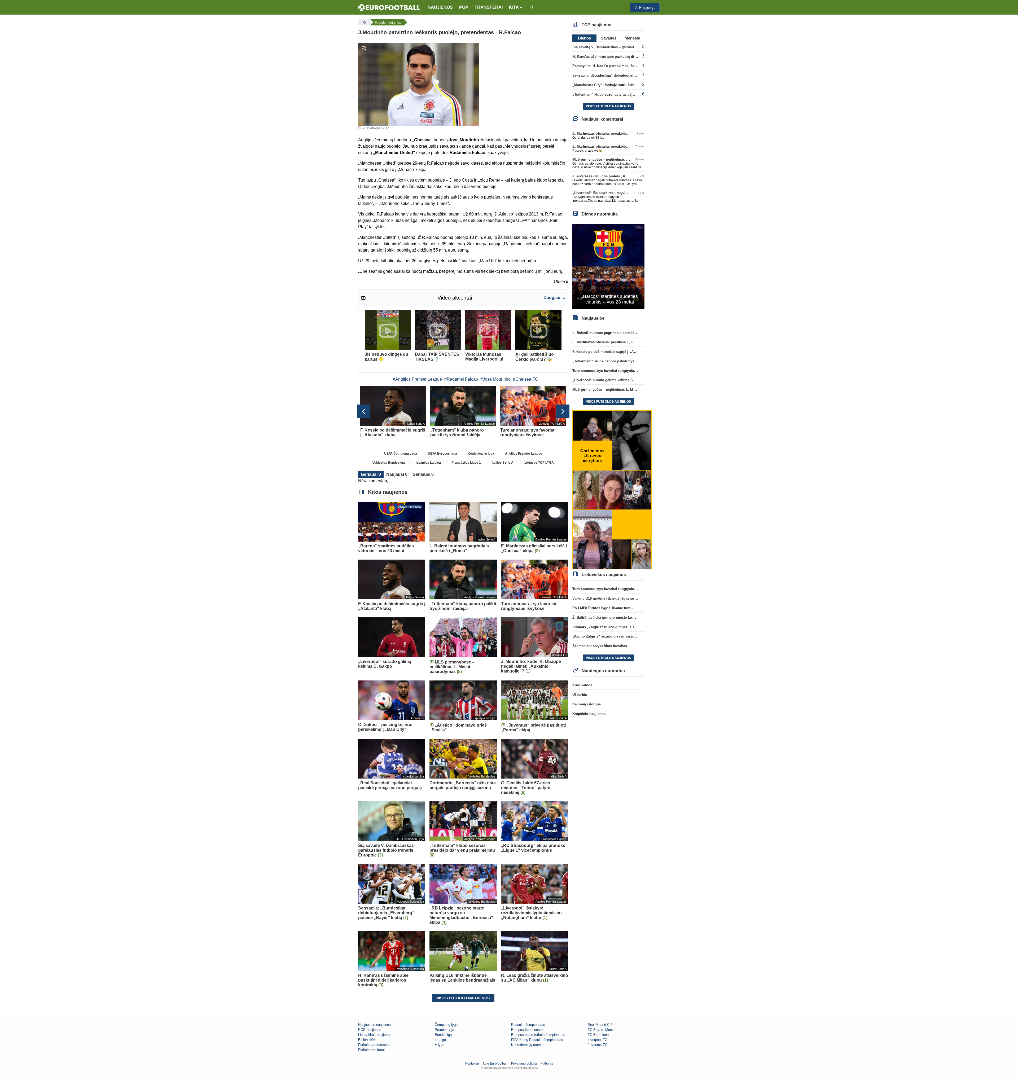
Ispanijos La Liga (428, 462)
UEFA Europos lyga (442, 453)
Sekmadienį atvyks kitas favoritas (599, 646)
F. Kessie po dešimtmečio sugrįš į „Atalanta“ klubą (614, 352)
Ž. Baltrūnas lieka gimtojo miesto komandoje (609, 617)
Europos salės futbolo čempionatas (538, 1035)
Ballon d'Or (366, 1040)
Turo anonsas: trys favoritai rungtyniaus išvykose (612, 371)
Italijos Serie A (503, 462)
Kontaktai (472, 1063)
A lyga (439, 1045)
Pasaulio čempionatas (528, 1025)
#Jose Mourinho (495, 379)
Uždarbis (579, 695)
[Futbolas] (363, 22)
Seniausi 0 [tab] (423, 474)
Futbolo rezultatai (371, 1050)
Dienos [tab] (584, 38)
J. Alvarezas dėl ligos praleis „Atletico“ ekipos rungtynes (619, 176)
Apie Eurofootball (494, 1063)
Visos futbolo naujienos (463, 998)
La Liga (440, 1040)
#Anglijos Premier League (417, 379)
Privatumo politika (524, 1063)
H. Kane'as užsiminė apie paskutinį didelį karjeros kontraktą (621, 57)
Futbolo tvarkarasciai (374, 1045)
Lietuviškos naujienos (374, 1035)
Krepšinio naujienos (588, 714)
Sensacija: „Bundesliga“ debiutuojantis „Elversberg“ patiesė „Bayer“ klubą (634, 75)
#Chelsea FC (525, 379)
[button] (516, 7)
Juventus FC (597, 1045)
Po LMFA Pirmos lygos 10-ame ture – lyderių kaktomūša (618, 608)
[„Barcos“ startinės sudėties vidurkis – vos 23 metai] (608, 266)
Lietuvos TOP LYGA (539, 462)
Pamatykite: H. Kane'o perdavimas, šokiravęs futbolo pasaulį (622, 66)
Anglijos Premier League (523, 453)
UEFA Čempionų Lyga (400, 453)
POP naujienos (369, 1030)
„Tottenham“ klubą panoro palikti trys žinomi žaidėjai (616, 361)
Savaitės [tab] (608, 38)
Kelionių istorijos (586, 704)
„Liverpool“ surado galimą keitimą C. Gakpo (609, 380)
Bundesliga (443, 1035)
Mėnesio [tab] (632, 38)
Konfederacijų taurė (526, 1045)
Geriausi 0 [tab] (371, 474)
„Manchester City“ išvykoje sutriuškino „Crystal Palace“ (618, 85)
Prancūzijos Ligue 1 (466, 462)
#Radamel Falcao (461, 379)
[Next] (562, 411)
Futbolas (547, 1063)
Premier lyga (444, 1030)
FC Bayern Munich (602, 1030)
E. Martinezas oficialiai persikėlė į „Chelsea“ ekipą (613, 133)
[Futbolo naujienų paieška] (531, 7)
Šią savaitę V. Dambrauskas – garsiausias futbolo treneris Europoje (627, 47)
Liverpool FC (597, 1040)
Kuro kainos (582, 685)
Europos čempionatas (528, 1030)
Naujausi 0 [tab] (396, 474)
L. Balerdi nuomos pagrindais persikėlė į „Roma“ (613, 333)
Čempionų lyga (446, 1025)
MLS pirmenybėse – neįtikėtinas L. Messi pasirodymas (617, 159)
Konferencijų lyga (481, 453)
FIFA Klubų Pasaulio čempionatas (537, 1040)
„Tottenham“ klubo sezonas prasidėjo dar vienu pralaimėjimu (623, 94)
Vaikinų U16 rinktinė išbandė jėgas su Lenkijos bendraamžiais (623, 598)
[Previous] (363, 411)
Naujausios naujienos (374, 1025)
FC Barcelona (598, 1035)
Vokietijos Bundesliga (388, 462)
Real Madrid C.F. (600, 1025)
